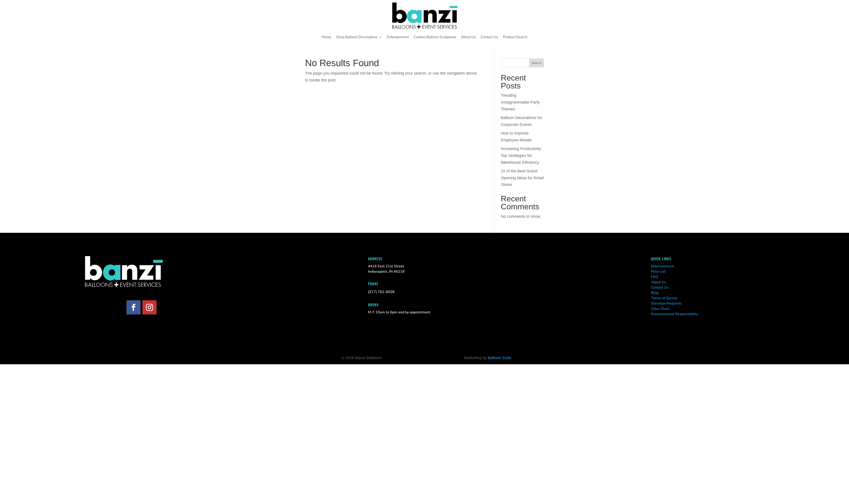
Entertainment (398, 37)
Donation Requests (666, 303)
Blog (654, 292)
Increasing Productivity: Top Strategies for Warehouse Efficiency (521, 155)
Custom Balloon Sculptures (434, 37)
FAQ (654, 276)
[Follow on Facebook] (133, 307)
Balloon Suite (499, 358)
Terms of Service (664, 298)
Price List (658, 271)
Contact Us (489, 37)
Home (326, 37)
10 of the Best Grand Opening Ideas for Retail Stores (522, 178)
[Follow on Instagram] (149, 307)
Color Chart (660, 308)
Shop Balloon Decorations (356, 37)
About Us (468, 37)
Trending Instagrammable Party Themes (520, 102)
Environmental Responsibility (674, 314)
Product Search (515, 37)
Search (536, 63)
